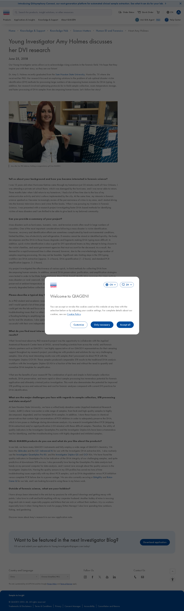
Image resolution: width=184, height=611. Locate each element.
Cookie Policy (74, 314)
